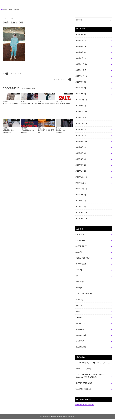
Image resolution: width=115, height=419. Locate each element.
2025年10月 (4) (81, 76)
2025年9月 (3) (80, 82)
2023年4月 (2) (80, 88)
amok (78, 252)
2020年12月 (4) (81, 177)
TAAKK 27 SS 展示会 (83, 389)
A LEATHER (81, 246)
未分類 (79, 341)
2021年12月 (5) (81, 112)
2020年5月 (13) (81, 218)
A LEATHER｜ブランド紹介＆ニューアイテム (92, 363)
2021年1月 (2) (80, 171)
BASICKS (81, 347)
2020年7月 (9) (80, 206)
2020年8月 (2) (80, 201)
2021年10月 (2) (81, 123)
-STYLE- (80, 240)
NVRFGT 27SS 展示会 (83, 383)
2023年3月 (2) (80, 94)
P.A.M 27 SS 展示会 (83, 369)
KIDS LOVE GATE (83, 294)
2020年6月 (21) (81, 212)
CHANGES (80, 264)
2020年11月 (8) (80, 183)
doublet (79, 270)
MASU (79, 300)
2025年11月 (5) (80, 70)
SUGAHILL (80, 323)
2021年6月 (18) (81, 141)
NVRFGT (80, 311)
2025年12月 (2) (81, 64)
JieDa (78, 288)
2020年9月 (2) (80, 195)
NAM (78, 305)
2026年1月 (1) (80, 58)
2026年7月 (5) (80, 40)
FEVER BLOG (57, 3)
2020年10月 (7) (81, 189)
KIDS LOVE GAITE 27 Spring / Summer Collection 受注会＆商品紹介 (90, 376)
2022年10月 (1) (81, 100)
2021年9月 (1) (80, 129)
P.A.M (78, 317)
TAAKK (79, 329)
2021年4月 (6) (80, 153)
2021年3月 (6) (80, 159)
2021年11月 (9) (80, 117)
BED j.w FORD (82, 258)
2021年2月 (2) (80, 165)
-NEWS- (80, 234)
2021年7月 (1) (80, 135)
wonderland (80, 335)
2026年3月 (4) (80, 52)
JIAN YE (79, 282)
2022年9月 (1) (80, 106)
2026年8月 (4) (80, 34)
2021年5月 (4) (80, 147)
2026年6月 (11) (80, 46)
